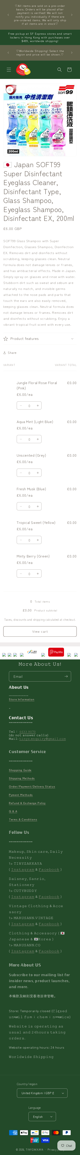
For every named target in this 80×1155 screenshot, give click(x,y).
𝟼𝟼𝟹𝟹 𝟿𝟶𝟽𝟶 (27, 731)
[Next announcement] (72, 15)
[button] (9, 70)
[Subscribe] (66, 676)
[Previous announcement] (8, 15)
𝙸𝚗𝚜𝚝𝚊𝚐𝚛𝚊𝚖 (22, 869)
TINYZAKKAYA (34, 1149)
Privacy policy (56, 1149)
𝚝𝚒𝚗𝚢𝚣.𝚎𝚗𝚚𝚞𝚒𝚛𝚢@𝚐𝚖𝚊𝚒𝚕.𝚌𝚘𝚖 (42, 738)
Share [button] (12, 352)
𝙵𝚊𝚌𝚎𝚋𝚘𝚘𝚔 (49, 869)
